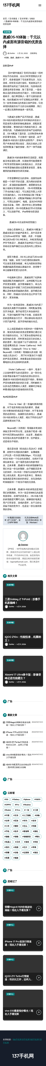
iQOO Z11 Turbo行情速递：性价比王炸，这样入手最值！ (18, 745)
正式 (18, 842)
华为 (25, 821)
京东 (16, 815)
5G (7, 799)
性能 (34, 826)
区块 (16, 821)
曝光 (38, 836)
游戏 (27, 842)
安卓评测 (7, 32)
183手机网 (34, 1039)
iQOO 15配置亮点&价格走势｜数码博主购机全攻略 (18, 765)
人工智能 (27, 815)
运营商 (26, 852)
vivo (18, 810)
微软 (16, 826)
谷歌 (16, 852)
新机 (36, 831)
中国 (7, 815)
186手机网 (17, 1039)
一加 (27, 810)
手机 (7, 831)
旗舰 (7, 836)
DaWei (24, 544)
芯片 (25, 847)
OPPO (8, 805)
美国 (16, 847)
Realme (28, 805)
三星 (36, 810)
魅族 (16, 858)
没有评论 (33, 53)
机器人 (8, 842)
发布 (34, 821)
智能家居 (27, 836)
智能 (16, 836)
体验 (38, 815)
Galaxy (16, 799)
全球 (7, 821)
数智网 (26, 831)
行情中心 (10, 890)
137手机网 (11, 4)
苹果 (34, 847)
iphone (27, 799)
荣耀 (7, 852)
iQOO (38, 799)
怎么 (25, 826)
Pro (17, 805)
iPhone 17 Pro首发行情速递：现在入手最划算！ (17, 733)
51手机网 (26, 1039)
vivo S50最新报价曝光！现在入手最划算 (19, 756)
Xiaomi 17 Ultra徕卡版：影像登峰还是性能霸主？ (23, 676)
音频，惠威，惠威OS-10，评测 (17, 57)
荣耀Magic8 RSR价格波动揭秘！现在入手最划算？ (18, 723)
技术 (16, 831)
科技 (36, 842)
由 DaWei (11, 53)
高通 (7, 858)
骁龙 (36, 852)
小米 (7, 826)
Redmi (8, 810)
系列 (7, 847)
